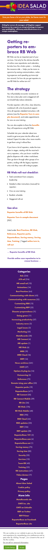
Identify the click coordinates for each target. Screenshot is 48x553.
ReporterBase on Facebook (24, 518)
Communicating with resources (22, 298)
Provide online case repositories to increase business (24, 257)
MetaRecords (22, 334)
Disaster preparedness (22, 310)
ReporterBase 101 (22, 434)
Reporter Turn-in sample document (22, 218)
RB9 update (22, 430)
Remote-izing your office (22, 382)
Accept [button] (22, 547)
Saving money (27, 237)
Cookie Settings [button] (10, 547)
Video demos (22, 474)
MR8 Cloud (22, 354)
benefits (35, 126)
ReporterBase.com (22, 438)
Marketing (22, 330)
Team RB (22, 462)
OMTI (22, 366)
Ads (21, 275)
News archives (21, 362)
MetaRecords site (24, 498)
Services (22, 458)
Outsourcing (22, 374)
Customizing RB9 (22, 306)
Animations (22, 286)
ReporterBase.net (22, 442)
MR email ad (22, 282)
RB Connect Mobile (22, 397)
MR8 (22, 350)
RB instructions (22, 469)
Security (22, 454)
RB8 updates (22, 422)
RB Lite (22, 402)
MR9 (22, 358)
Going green (22, 314)
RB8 (22, 414)
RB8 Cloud (22, 418)
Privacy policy (24, 490)
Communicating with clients (22, 294)
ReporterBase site (24, 522)
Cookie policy (24, 486)
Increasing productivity (22, 318)
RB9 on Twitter (24, 510)
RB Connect (22, 393)
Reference (11, 234)
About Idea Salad (24, 482)
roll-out (10, 243)
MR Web (22, 346)
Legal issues (22, 326)
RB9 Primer (24, 514)
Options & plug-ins (22, 370)
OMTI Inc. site (24, 502)
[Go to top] (24, 264)
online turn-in (33, 240)
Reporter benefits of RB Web (20, 213)
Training (15, 240)
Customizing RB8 (22, 302)
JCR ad (22, 278)
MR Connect (22, 338)
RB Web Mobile (22, 410)
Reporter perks (24, 234)
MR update (23, 342)
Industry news (22, 322)
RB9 (22, 426)
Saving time (22, 450)
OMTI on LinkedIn (24, 506)
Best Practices (23, 231)
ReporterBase (13, 237)
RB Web (33, 231)
